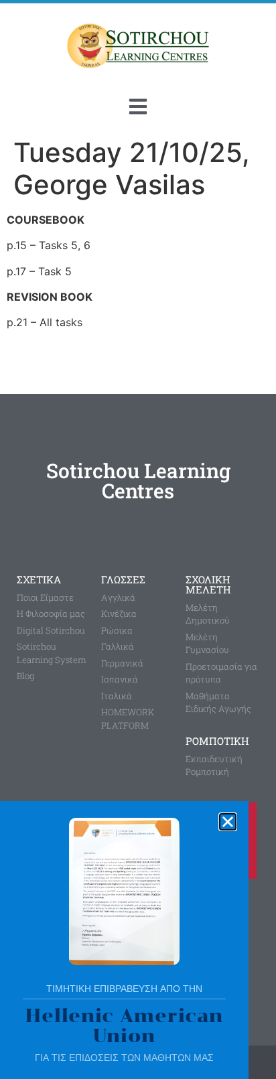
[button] (227, 821)
